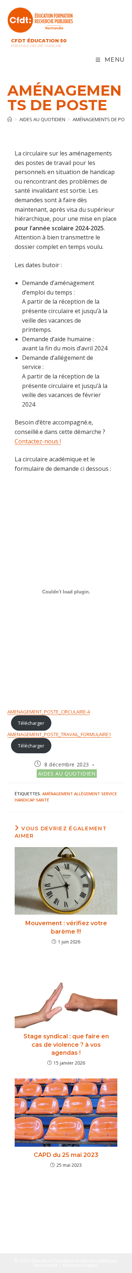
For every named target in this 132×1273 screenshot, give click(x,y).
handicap (25, 800)
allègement (87, 793)
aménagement (57, 793)
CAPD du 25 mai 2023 (66, 1154)
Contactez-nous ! (38, 441)
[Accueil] (9, 119)
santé (42, 800)
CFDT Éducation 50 (39, 40)
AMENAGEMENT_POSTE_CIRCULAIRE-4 (48, 711)
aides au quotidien (67, 773)
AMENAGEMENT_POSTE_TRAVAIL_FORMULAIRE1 (59, 734)
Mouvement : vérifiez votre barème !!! (66, 927)
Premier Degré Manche (36, 45)
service (109, 793)
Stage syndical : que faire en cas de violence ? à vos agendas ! (66, 1044)
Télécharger (31, 723)
